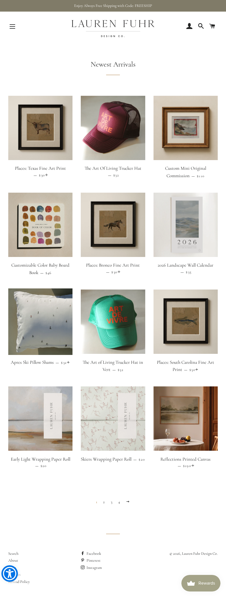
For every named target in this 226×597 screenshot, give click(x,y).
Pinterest (93, 560)
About (13, 560)
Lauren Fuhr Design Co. (200, 553)
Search (13, 553)
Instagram (94, 567)
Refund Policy (19, 581)
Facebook (93, 553)
